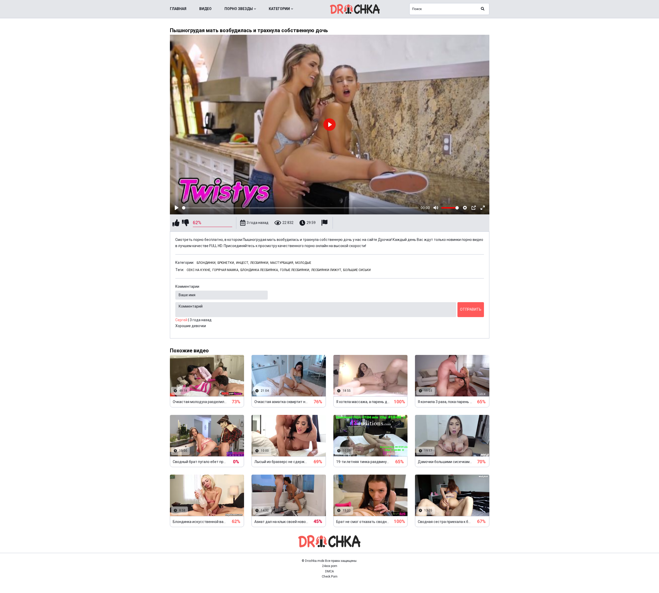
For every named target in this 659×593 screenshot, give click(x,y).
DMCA (329, 571)
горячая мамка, (225, 270)
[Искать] (483, 9)
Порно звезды (238, 9)
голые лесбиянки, (295, 270)
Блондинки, (206, 263)
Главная (178, 9)
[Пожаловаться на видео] (325, 223)
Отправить (470, 309)
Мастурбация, (282, 263)
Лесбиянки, (259, 263)
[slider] (300, 207)
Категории (279, 9)
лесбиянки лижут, (326, 270)
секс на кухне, (199, 270)
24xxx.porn (329, 566)
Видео (205, 9)
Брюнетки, (226, 263)
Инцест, (242, 263)
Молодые (303, 263)
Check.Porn (329, 576)
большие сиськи (357, 270)
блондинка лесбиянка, (259, 270)
